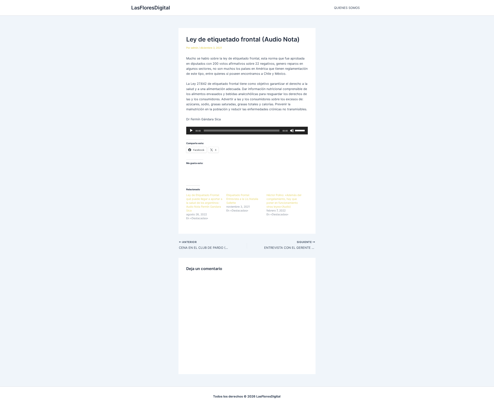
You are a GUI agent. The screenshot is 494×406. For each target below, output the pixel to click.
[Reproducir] (191, 131)
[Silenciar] (292, 131)
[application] (247, 130)
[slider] (300, 130)
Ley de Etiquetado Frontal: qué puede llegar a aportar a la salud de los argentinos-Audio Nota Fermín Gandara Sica (204, 202)
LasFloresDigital (150, 8)
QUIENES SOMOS (347, 8)
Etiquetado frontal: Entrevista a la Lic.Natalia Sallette (242, 198)
